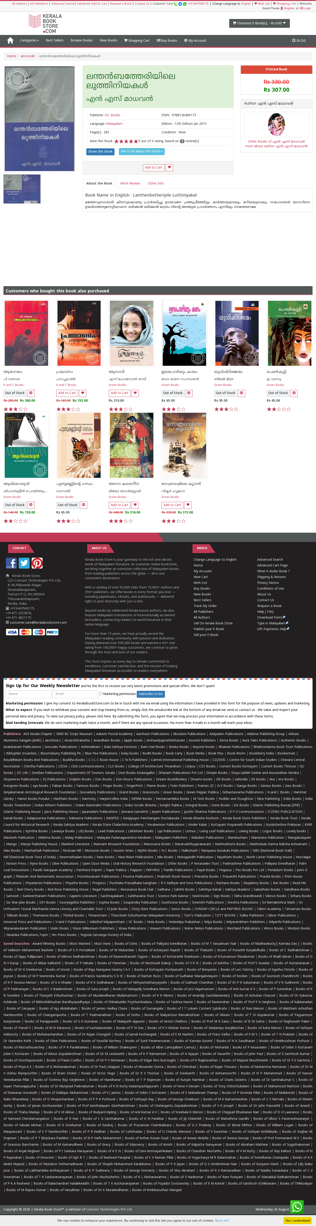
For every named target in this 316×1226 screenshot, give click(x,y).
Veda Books (156, 922)
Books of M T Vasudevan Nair (213, 944)
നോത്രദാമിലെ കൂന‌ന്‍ (181, 484)
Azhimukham (90, 747)
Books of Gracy (99, 1145)
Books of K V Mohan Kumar (168, 1028)
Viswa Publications (132, 929)
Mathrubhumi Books (230, 844)
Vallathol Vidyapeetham (107, 922)
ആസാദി (116, 372)
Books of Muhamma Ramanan (263, 1067)
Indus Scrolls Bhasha (140, 805)
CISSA (62, 767)
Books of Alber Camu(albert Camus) (168, 1048)
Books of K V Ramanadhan (220, 1171)
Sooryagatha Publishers (77, 903)
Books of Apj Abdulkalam (58, 1009)
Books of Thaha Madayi (21, 1112)
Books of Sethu (128, 1015)
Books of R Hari (66, 1119)
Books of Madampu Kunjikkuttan (219, 1028)
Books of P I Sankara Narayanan (68, 1151)
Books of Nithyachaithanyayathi (142, 983)
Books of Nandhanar (105, 1080)
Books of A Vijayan (184, 1054)
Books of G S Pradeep (193, 1125)
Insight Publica (171, 805)
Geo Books (293, 786)
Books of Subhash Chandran (192, 983)
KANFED (112, 818)
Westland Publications (244, 929)
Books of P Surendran (275, 989)
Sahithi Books (184, 890)
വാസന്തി (63, 491)
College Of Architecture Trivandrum (154, 767)
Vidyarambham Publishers (245, 922)
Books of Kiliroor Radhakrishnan (70, 957)
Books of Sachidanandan (93, 1028)
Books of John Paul (248, 1054)
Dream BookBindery (171, 780)
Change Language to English (215, 560)
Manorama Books (157, 844)
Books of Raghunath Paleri (289, 1022)
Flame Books (157, 786)
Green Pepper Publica (202, 792)
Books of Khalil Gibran (274, 957)
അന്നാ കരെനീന (124, 484)
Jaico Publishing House (61, 812)
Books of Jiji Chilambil (184, 1119)
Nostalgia (303, 857)
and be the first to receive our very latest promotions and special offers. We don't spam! (110, 686)
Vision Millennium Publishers (94, 929)
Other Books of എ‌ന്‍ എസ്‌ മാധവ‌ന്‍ (276, 142)
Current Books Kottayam (238, 767)
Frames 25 (206, 786)
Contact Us (142, 4)
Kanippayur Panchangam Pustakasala (151, 818)
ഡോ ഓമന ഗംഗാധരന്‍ (180, 379)
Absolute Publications (189, 734)
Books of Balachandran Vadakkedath (61, 1184)
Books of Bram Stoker (59, 1074)
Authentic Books (293, 741)
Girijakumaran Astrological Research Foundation (39, 792)
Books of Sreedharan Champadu (264, 1158)
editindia (241, 780)
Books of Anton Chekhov (168, 1022)
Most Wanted (79, 944)
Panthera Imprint (89, 870)
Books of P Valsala (79, 963)
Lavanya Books (63, 831)
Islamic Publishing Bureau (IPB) (276, 805)
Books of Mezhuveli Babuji (150, 963)
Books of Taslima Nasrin (174, 1002)
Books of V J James (106, 1093)
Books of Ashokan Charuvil (254, 996)
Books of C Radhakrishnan (289, 950)
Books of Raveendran (213, 1002)
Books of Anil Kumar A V (236, 989)
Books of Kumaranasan (292, 963)
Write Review (130, 184)
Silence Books (275, 896)
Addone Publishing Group (266, 734)
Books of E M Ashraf (208, 1184)
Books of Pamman (111, 963)
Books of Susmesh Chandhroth (275, 976)
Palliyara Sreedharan (280, 864)
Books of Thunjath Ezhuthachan (48, 996)
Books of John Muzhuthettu (98, 1177)
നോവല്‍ (28, 56)
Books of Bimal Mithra (234, 1125)
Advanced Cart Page (272, 566)
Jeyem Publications (166, 812)
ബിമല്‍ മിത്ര (224, 379)
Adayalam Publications (226, 734)
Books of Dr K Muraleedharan (105, 1190)
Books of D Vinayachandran (53, 1099)
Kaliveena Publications (85, 818)
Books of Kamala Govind (193, 1041)
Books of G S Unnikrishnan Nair (213, 1164)
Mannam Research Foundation (116, 844)
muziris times (124, 851)
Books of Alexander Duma (143, 1067)
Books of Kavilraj (100, 1125)
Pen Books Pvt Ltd (249, 870)
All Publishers (39, 4)
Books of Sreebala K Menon (182, 1112)
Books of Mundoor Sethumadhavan (55, 1164)
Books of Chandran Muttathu (199, 1151)
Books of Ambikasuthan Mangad (157, 1190)
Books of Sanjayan (20, 1009)
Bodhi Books (152, 754)
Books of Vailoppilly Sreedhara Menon (141, 989)
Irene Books (221, 805)
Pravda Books (270, 877)
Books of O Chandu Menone (169, 1132)
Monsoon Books (97, 851)
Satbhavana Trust (141, 896)
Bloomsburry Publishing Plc (60, 754)
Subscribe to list (151, 694)
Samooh (12, 896)
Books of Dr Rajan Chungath (89, 1035)
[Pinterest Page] (38, 568)
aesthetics (53, 741)
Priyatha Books (77, 883)
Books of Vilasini (217, 1015)
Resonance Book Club (137, 890)
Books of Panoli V (17, 1028)
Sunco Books (181, 909)
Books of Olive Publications (56, 1041)
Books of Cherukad (181, 1067)
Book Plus (215, 754)
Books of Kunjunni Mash (260, 1164)
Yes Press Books (64, 935)
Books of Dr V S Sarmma (291, 1061)
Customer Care (181, 4)
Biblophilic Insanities (21, 754)
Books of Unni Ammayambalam (148, 1151)
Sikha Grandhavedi (248, 896)
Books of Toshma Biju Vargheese (59, 1080)
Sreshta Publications (243, 903)
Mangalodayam (299, 838)
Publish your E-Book (209, 629)
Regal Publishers (104, 890)
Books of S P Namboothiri (47, 1132)
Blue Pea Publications (101, 754)
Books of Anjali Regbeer (21, 1151)
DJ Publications (54, 780)
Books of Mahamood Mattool (276, 1086)
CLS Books (116, 767)
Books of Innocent (39, 1158)
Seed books (201, 896)
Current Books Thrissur (278, 767)
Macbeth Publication (18, 838)
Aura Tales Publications (259, 741)
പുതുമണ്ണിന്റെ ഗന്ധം (74, 484)
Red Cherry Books (30, 890)
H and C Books (13, 385)
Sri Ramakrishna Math (278, 903)
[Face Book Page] (12, 568)
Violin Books (59, 929)
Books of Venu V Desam (181, 1086)
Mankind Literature (75, 844)
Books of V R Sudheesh (281, 983)
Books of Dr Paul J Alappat (100, 1067)
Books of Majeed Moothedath (245, 1061)
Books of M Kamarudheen (63, 1145)
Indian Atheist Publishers (53, 805)
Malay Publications (79, 838)
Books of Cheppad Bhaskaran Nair (233, 1112)
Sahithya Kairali (209, 890)
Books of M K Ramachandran (225, 1099)
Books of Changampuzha (46, 1015)
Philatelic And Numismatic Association (45, 877)
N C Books (169, 851)
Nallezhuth (189, 851)
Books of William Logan (275, 1125)
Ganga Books (247, 786)
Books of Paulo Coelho (63, 1061)
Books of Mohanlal (214, 1048)
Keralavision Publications (166, 825)
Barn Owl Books (153, 747)
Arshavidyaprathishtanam (166, 741)
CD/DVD (219, 760)
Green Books (117, 385)
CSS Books (207, 767)
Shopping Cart (286, 4)
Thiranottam (97, 916)
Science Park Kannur (173, 896)
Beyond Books (204, 747)
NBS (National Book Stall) (272, 851)
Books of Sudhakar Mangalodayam (191, 976)
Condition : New (173, 132)
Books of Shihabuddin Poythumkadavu (122, 1002)
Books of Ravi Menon (247, 1009)
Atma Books (229, 741)
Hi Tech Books (204, 799)
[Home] (10, 41)
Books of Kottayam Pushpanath (158, 970)
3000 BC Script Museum (74, 734)
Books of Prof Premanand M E (276, 1138)
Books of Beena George (230, 1138)
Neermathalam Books (76, 857)
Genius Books (271, 786)
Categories (28, 41)
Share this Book (100, 152)
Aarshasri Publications (152, 734)
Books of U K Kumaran (80, 1022)
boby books (130, 754)
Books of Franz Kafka (213, 1035)
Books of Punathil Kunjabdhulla (241, 950)
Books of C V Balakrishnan (52, 989)
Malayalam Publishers (171, 838)
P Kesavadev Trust (205, 864)
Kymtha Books (36, 831)
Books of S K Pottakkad (76, 950)
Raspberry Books (256, 883)
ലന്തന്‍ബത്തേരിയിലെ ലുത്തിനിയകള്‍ (131, 81)
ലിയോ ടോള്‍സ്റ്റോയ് (125, 491)
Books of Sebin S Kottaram (145, 1093)
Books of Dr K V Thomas (139, 1074)
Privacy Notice (268, 583)
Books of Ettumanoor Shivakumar (228, 957)
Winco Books (274, 929)
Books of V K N (186, 963)
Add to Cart (154, 168)
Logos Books (272, 831)
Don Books (103, 780)
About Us (264, 595)
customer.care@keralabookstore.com (38, 623)
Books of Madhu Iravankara (266, 1171)
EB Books (223, 780)
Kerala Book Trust (283, 818)
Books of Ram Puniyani (225, 1177)
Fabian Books (62, 786)
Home (11, 56)
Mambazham (238, 838)
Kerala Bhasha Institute (201, 818)
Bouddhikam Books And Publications (31, 760)
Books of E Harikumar (186, 1177)
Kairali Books (13, 818)
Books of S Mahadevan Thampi (194, 1093)
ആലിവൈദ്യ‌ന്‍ (16, 484)
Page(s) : (99, 132)
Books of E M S (245, 1035)
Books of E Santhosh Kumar (288, 1054)
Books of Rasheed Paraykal (109, 1158)
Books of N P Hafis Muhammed (97, 1138)
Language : (106, 124)
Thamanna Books (45, 916)
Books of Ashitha (215, 963)
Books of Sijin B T (71, 1158)
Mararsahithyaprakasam (193, 844)
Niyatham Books (229, 857)
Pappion (136, 870)
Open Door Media (95, 864)
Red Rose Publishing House (68, 890)
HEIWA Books (141, 799)
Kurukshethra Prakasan (283, 825)
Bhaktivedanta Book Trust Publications (283, 747)
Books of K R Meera (157, 996)
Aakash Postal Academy (114, 734)
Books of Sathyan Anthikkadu (255, 1132)
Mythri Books (147, 851)
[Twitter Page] (25, 568)
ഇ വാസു (274, 379)
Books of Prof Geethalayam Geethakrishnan (101, 1106)
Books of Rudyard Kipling (97, 1112)
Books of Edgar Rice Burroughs (152, 1061)
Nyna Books (39, 864)
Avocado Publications (61, 747)
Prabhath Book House (174, 877)
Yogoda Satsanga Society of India (105, 935)
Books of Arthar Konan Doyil (147, 1138)
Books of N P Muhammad (261, 1074)
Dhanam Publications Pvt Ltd (180, 773)
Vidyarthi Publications (285, 922)
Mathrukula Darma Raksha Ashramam (278, 844)
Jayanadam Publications (100, 812)
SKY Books (47, 903)
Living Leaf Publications (217, 831)
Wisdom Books (299, 929)
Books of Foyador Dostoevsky (166, 1184)
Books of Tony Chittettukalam (226, 1086)
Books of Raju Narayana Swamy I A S (102, 970)
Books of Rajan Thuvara (218, 1067)
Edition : (184, 124)
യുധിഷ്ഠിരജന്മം (228, 372)
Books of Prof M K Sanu (210, 1022)
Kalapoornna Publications (46, 818)
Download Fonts (269, 618)
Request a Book (120, 4)
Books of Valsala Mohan (22, 1125)
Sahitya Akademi (237, 890)
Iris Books (241, 805)
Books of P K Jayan (170, 1164)
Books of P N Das (130, 1028)
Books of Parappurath (42, 1022)
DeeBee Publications (47, 773)
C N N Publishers (134, 760)
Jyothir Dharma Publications (205, 812)
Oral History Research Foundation (138, 864)
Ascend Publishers (202, 741)
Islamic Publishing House (22, 812)
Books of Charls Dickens (228, 1080)
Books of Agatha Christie (276, 970)
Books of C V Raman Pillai (153, 1158)
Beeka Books (179, 747)
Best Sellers (55, 41)
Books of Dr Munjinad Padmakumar (67, 1086)
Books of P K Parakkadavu (68, 1048)
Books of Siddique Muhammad (64, 1093)
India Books (292, 799)
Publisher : (105, 115)
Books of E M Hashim (176, 1035)
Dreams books (201, 780)
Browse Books (82, 41)
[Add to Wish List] (169, 167)
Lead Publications (111, 831)
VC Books (136, 922)
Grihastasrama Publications (243, 792)
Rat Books (281, 883)
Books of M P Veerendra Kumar (41, 976)
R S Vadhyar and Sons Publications (187, 883)
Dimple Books (217, 773)
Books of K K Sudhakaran (95, 983)
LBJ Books (86, 831)
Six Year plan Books (21, 903)
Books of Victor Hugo (98, 1074)
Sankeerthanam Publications (44, 896)
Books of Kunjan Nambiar (185, 1080)
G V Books (225, 786)
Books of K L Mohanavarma (144, 1177)
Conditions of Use (270, 589)
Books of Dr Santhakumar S (272, 1080)
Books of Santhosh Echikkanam (252, 1184)
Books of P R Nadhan (89, 1132)
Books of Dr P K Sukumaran (238, 983)
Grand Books (129, 792)
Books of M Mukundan (116, 950)
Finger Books (113, 786)
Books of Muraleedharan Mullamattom (107, 996)
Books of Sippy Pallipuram (23, 957)
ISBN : (178, 115)
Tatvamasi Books (298, 909)
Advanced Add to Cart (92, 4)
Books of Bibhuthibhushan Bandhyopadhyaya (55, 1002)
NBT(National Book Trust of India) (29, 857)
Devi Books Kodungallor (136, 773)
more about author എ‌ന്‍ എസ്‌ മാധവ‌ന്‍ (276, 146)
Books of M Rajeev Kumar (26, 1190)
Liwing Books (249, 831)
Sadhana (163, 890)
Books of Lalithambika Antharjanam (41, 1171)
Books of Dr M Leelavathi (104, 1054)
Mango (11, 844)
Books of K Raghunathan (199, 1061)
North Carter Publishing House (269, 857)
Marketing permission (119, 694)
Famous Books (87, 786)
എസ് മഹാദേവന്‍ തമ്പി (127, 379)
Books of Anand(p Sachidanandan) (203, 996)
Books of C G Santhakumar (104, 1119)
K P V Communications (247, 812)
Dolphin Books (80, 780)
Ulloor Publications (282, 916)
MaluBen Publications (207, 838)
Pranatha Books (206, 877)
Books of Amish (160, 1145)
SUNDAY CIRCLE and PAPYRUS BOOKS (224, 909)
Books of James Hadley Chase (104, 1009)
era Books (286, 780)
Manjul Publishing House (39, 844)
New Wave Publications (135, 857)
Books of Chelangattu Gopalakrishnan (168, 1106)
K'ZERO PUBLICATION (285, 812)
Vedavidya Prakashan (184, 922)
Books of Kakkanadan (296, 1002)
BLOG (301, 41)
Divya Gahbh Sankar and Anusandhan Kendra (265, 773)
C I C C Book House (103, 760)
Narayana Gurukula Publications (225, 851)
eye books (40, 786)
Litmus (190, 831)
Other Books (177, 864)
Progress (99, 883)
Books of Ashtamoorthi (217, 1074)
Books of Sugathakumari (291, 1145)
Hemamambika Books (172, 799)
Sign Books (222, 896)
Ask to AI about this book (141, 151)
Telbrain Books (17, 916)
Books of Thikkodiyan (296, 1184)
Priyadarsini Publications (43, 883)
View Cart (201, 577)
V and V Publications (71, 922)
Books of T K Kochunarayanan (116, 1184)
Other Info (156, 184)
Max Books (12, 851)
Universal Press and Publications (27, 922)
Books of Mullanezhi (279, 1093)
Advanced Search (62, 4)
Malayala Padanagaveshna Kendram (124, 838)
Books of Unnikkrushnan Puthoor (284, 1041)
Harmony (89, 799)
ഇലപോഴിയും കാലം (179, 372)
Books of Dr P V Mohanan (105, 1061)
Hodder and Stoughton (236, 799)
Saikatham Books (267, 890)
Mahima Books (49, 838)
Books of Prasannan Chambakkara (144, 1125)
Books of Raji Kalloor (275, 1151)
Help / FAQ (265, 612)
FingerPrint (135, 786)
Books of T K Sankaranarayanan (48, 1177)
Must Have (102, 944)
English (246, 4)
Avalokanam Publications (22, 747)
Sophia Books (109, 903)
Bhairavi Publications (234, 747)
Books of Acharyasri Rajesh (159, 950)
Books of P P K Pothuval (96, 1099)
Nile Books (165, 857)
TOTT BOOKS (225, 916)
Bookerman (286, 754)
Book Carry (174, 754)
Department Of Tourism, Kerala (91, 773)
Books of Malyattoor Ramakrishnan (172, 1015)
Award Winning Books (48, 944)
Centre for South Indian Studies (253, 760)
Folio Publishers (182, 786)
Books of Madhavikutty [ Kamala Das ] (269, 944)
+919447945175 (198, 4)
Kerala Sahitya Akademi (71, 825)
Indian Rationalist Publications (98, 805)
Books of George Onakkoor (178, 1099)
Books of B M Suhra (248, 1022)
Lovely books (296, 831)
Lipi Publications (169, 831)
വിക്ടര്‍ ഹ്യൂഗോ (173, 491)
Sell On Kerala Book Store (213, 624)
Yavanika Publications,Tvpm (27, 935)
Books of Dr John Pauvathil (259, 1106)
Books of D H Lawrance (281, 1112)
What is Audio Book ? (273, 571)
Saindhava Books (297, 890)
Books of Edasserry (129, 1145)
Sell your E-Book (206, 635)
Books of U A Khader (56, 983)
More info (222, 1220)
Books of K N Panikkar (146, 1119)
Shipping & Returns (271, 577)
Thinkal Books (73, 916)
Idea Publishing (268, 799)
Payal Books (206, 870)
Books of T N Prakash (278, 1035)
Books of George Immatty (134, 1171)
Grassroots (151, 792)
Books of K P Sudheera (91, 1171)
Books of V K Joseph (218, 1106)
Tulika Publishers (251, 916)
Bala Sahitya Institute (120, 747)
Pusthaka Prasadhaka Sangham (133, 883)
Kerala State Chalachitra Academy (118, 825)
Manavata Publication (267, 838)
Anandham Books (106, 741)
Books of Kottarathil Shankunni (175, 957)
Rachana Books (228, 883)
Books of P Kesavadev (249, 1048)
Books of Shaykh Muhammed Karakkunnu (119, 1164)
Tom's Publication (197, 916)
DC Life (22, 773)
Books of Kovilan (235, 976)
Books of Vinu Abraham (177, 1171)
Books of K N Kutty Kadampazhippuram (128, 1086)
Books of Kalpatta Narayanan (199, 1145)
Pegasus (225, 870)
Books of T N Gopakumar (254, 1015)
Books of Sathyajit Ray (136, 1099)
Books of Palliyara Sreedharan (164, 944)
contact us (247, 710)
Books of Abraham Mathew (247, 1145)
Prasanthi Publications (239, 877)
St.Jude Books (117, 909)
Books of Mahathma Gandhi (227, 1119)
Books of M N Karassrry (52, 1028)
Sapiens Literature (83, 896)
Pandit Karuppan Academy (53, 870)
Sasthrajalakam (112, 896)
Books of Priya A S (17, 1067)
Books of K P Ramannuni (147, 1054)
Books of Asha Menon (265, 1028)
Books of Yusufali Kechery (101, 1041)
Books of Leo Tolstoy (236, 970)
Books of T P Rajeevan (143, 1080)
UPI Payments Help (271, 629)
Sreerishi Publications (208, 903)
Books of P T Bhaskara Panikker (44, 1138)
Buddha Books (74, 760)
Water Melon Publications (203, 929)
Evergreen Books (16, 786)
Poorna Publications (138, 877)
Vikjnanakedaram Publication (25, 929)
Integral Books (197, 805)
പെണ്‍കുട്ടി (276, 372)
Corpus (190, 767)
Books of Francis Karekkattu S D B (96, 976)
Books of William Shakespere (115, 1048)
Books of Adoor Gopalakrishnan (57, 1054)
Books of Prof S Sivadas (251, 963)
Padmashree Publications (242, 864)
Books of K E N (109, 1151)
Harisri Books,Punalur (33, 799)
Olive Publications (65, 864)
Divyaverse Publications (21, 780)
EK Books (258, 780)
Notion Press (16, 864)
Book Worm (236, 754)
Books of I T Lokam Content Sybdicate (197, 1009)
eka (272, 780)
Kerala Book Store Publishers (244, 818)
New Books (108, 41)
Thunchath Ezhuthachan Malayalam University (145, 916)
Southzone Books (174, 903)
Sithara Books (300, 896)
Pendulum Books (280, 870)
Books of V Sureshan (211, 1132)
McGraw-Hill (72, 851)
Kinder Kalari (197, 825)
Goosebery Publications (97, 792)
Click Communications (87, 767)
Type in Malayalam (271, 624)
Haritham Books (65, 799)
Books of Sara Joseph (92, 989)
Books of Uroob (58, 970)
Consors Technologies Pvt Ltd (109, 1210)
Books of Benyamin (202, 970)
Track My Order (205, 606)
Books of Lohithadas (126, 1132)
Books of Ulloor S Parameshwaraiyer (281, 1119)
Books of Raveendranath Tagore (123, 957)
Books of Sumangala (147, 1009)
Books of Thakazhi (198, 950)
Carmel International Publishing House (180, 760)
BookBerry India (261, 754)
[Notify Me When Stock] (30, 393)
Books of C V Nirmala (267, 1099)
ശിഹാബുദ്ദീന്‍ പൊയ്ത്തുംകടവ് (28, 491)
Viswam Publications (165, 929)
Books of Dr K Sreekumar (22, 970)
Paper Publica (116, 870)
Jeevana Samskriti (134, 812)
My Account (196, 41)
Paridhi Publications (178, 870)
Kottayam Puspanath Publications (236, 825)
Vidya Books (213, 922)
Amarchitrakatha (77, 741)
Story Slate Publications (149, 909)
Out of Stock (15, 393)
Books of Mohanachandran (42, 1035)
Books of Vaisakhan (65, 1190)
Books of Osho (126, 944)
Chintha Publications (39, 767)
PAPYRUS (153, 870)
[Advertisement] (158, 244)
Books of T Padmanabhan (91, 1015)
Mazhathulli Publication (41, 851)
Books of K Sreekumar (64, 1125)
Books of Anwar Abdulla (190, 1138)
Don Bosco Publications (134, 780)
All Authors (19, 4)
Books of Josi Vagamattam (193, 989)
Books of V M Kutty (240, 1151)
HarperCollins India (113, 799)
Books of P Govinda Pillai (241, 1093)
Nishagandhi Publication (195, 857)
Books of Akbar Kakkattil (42, 963)
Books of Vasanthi (216, 1054)
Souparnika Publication (140, 903)
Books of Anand (297, 1106)
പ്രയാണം (64, 372)
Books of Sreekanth (179, 1074)
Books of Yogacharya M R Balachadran (206, 1158)
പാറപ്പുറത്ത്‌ (65, 379)
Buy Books (168, 41)
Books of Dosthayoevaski (23, 1061)
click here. (104, 717)
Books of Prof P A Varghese (254, 1002)
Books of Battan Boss (144, 976)
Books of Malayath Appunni (123, 1022)
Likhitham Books (141, 831)
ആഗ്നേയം (12, 372)
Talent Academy (269, 909)
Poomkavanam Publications (98, 877)
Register (289, 8)
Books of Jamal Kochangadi (135, 1035)
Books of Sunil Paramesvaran (147, 1041)
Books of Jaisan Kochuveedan (39, 1106)
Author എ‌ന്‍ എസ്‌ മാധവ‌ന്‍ (268, 104)
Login (307, 8)
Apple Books (133, 741)
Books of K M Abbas (59, 1112)
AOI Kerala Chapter (38, 734)
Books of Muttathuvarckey (23, 1048)
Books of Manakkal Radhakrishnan (273, 1177)
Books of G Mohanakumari (55, 1067)
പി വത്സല (11, 379)
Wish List (263, 4)
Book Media (195, 754)
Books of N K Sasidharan (236, 1041)
